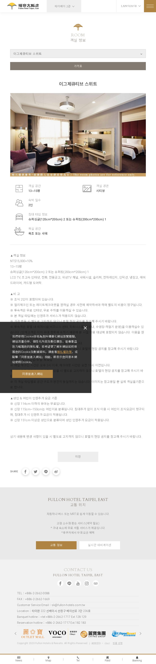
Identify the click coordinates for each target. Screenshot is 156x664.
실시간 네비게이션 (99, 545)
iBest (107, 643)
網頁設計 (96, 643)
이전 (78, 457)
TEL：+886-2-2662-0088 (33, 593)
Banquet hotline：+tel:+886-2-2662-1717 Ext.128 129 (52, 616)
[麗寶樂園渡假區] (123, 633)
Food (107, 660)
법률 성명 (117, 643)
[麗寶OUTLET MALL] (32, 633)
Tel (78, 660)
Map (48, 660)
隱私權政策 (64, 352)
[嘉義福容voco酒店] (63, 633)
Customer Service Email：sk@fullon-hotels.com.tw (51, 605)
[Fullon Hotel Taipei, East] (23, 6)
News (18, 660)
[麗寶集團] (93, 633)
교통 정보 (56, 545)
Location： (54, 611)
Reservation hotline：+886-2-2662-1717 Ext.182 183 (51, 622)
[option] (32, 633)
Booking (137, 660)
